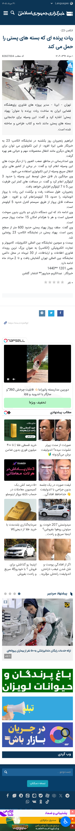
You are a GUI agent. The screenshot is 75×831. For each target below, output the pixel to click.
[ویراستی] (14, 796)
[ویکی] (34, 802)
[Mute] (13, 379)
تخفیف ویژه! (37, 402)
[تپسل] (6, 341)
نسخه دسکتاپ (37, 783)
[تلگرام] (67, 796)
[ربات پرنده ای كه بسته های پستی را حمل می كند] (37, 80)
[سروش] (21, 796)
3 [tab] (10, 593)
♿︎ (66, 821)
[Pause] (8, 379)
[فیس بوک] (7, 796)
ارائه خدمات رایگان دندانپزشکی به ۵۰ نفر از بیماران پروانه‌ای (39, 651)
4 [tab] (5, 593)
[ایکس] (61, 796)
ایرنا (41, 13)
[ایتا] (27, 796)
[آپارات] (47, 796)
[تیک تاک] (47, 802)
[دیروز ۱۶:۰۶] (37, 622)
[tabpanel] (37, 630)
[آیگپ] (34, 796)
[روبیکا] (54, 796)
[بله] (41, 796)
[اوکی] (41, 802)
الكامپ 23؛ (67, 31)
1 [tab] (19, 593)
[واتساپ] (27, 802)
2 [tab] (14, 593)
